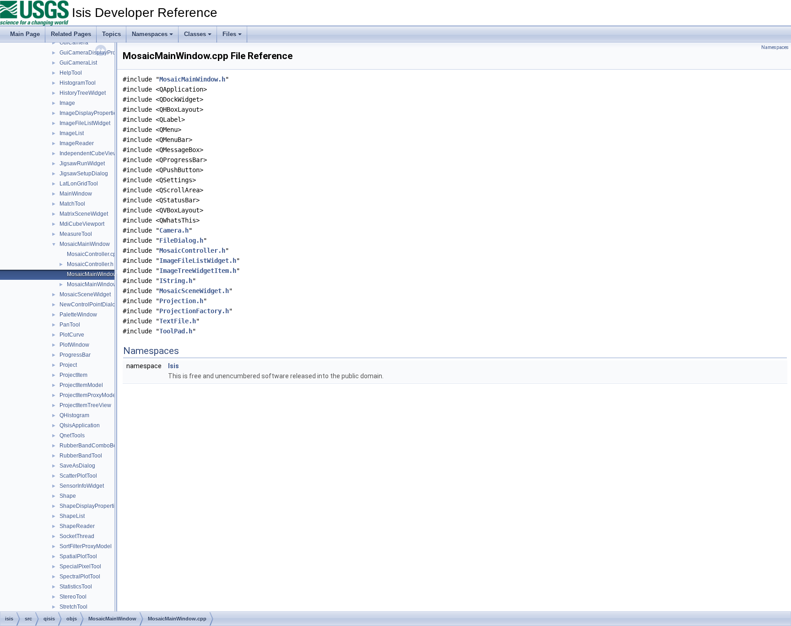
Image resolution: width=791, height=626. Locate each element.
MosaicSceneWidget (85, 294)
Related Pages (71, 34)
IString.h (175, 280)
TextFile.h (177, 321)
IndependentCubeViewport (93, 153)
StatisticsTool (76, 586)
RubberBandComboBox (89, 445)
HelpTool (71, 73)
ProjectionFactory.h (194, 311)
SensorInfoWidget (82, 486)
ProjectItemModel (81, 385)
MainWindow (76, 194)
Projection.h (181, 301)
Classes (195, 34)
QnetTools (72, 435)
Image (67, 103)
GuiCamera (74, 42)
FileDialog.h (181, 240)
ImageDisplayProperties (89, 113)
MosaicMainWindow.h (94, 284)
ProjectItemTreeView (85, 405)
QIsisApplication (80, 425)
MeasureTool (76, 234)
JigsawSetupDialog (84, 173)
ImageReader (77, 143)
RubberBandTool (81, 455)
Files (229, 34)
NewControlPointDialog (89, 304)
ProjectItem (73, 375)
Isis (173, 366)
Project (68, 365)
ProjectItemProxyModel (88, 395)
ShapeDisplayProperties (90, 506)
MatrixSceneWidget (84, 214)
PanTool (70, 324)
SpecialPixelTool (80, 566)
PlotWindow (74, 345)
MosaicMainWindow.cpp (97, 274)
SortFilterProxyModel (86, 546)
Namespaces (150, 34)
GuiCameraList (78, 63)
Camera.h (174, 230)
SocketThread (77, 536)
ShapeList (72, 516)
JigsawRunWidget (82, 163)
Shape (68, 496)
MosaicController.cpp (93, 254)
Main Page (25, 34)
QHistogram (74, 415)
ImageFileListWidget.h (197, 260)
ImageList (72, 133)
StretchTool (73, 607)
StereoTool (73, 596)
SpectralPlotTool (80, 576)
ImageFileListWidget (85, 123)
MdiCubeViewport (82, 224)
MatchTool (72, 204)
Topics (111, 34)
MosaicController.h (90, 264)
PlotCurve (72, 335)
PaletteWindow (78, 314)
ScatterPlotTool (78, 476)
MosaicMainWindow (85, 244)
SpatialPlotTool (78, 556)
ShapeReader (77, 526)
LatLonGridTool (79, 183)
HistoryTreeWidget (83, 93)
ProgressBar (75, 355)
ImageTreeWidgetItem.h (197, 270)
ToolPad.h (175, 331)
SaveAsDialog (77, 466)
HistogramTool (78, 83)
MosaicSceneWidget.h (194, 290)
